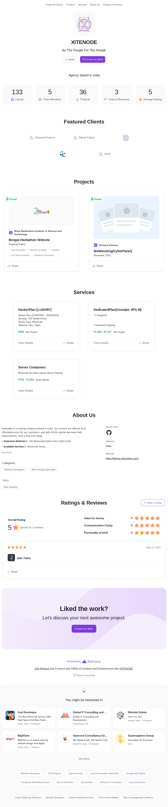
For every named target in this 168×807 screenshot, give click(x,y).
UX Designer (54, 773)
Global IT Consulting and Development (90, 712)
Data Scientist (76, 773)
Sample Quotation (55, 797)
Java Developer (137, 782)
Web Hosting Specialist (43, 469)
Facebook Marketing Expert (35, 782)
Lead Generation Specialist (104, 773)
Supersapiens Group (141, 735)
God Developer (27, 712)
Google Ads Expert (135, 773)
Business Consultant (111, 782)
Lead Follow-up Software (28, 797)
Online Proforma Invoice (81, 797)
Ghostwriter (87, 782)
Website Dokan (137, 712)
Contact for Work (94, 59)
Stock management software (138, 797)
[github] (109, 432)
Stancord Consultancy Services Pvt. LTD (90, 735)
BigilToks (23, 735)
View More (84, 758)
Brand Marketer (65, 782)
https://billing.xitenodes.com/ (122, 458)
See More (7, 452)
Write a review (154, 502)
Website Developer (14, 469)
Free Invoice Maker (109, 797)
